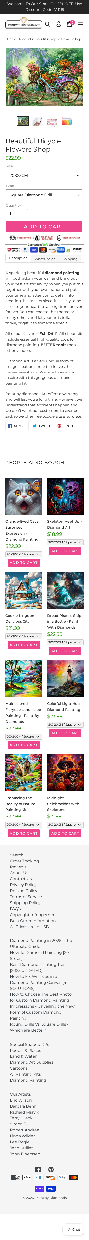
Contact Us (21, 878)
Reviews (18, 867)
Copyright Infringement (33, 914)
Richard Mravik (24, 1112)
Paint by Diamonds (51, 1198)
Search (16, 855)
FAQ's (15, 908)
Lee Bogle (20, 1142)
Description (18, 258)
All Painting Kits (25, 1074)
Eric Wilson (21, 1100)
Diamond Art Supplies (31, 1062)
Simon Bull (20, 1124)
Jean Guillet (21, 1148)
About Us (19, 872)
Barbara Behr (23, 1106)
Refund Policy (23, 890)
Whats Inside (45, 259)
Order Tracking (24, 861)
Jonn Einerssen (25, 1154)
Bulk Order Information (33, 920)
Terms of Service (26, 896)
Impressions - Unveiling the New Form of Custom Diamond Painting (42, 1012)
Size (9, 166)
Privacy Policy (23, 884)
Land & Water (23, 1056)
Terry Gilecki (22, 1118)
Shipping (70, 259)
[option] (23, 121)
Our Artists (20, 1094)
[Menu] (80, 23)
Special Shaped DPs (29, 1044)
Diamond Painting (28, 1080)
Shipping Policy (25, 902)
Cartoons (19, 1068)
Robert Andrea (24, 1130)
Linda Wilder (22, 1136)
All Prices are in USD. (30, 926)
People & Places (25, 1050)
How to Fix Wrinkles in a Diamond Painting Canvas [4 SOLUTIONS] (38, 982)
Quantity (13, 205)
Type (10, 186)
